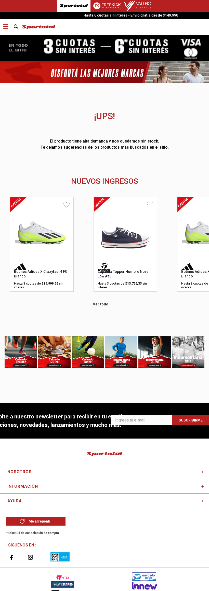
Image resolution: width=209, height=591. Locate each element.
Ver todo (100, 304)
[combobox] (18, 25)
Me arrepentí (39, 521)
